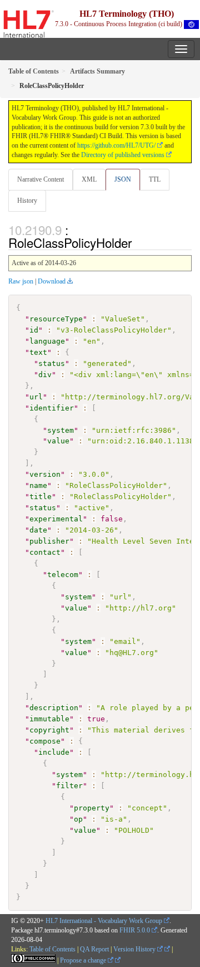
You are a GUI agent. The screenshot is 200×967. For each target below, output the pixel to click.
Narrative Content (40, 179)
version (45, 474)
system (60, 430)
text (38, 352)
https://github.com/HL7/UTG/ (116, 145)
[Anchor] (138, 242)
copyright (49, 730)
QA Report (94, 949)
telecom (62, 574)
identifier (51, 408)
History (27, 200)
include (53, 752)
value (58, 441)
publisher (49, 541)
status (51, 363)
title (40, 496)
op (78, 819)
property (91, 808)
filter (69, 786)
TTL (155, 179)
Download (52, 281)
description (53, 708)
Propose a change (84, 960)
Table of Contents (52, 949)
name (38, 485)
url (36, 397)
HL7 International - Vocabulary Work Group (104, 921)
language (47, 341)
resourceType (56, 319)
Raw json (20, 281)
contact (45, 552)
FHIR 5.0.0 (134, 930)
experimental (56, 519)
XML (89, 179)
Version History (135, 949)
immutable (49, 719)
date (38, 530)
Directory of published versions (122, 155)
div (45, 374)
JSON (122, 179)
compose (45, 741)
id (33, 330)
